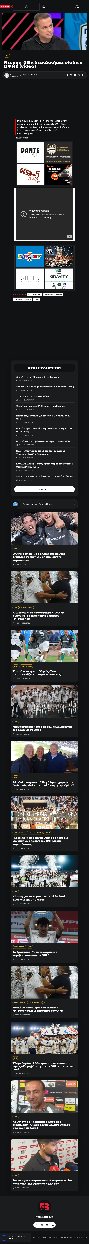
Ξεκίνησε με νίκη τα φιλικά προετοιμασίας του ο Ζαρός (45, 386)
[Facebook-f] (36, 1225)
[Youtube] (47, 1225)
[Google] (53, 1225)
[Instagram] (41, 1225)
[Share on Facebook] (67, 75)
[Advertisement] (44, 99)
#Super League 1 (34, 294)
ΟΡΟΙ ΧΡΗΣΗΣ (53, 1238)
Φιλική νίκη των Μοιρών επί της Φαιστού (37, 377)
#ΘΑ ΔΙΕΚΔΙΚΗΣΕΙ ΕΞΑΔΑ (53, 294)
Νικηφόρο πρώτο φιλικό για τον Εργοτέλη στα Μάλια (43, 441)
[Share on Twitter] (71, 75)
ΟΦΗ (6, 56)
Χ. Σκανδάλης (14, 75)
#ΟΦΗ (37, 299)
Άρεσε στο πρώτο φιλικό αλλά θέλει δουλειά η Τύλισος (44, 476)
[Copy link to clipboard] (82, 75)
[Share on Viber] (79, 75)
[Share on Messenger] (75, 75)
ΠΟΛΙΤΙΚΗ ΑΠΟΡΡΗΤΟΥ (40, 1238)
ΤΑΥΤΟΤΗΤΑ (64, 1238)
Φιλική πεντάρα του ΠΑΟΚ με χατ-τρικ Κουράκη (40, 406)
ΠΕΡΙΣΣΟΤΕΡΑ (44, 489)
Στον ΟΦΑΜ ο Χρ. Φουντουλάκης (33, 396)
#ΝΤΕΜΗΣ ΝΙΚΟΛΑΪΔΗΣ (22, 299)
